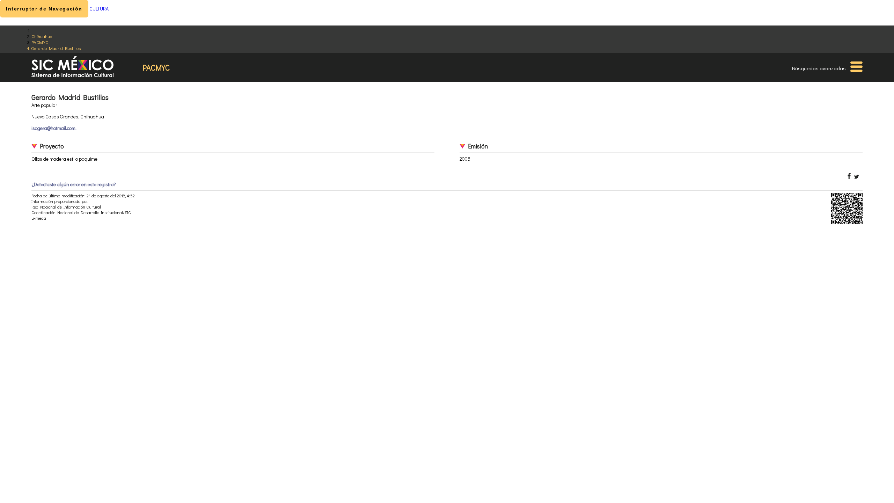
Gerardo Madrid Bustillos (56, 48)
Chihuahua (41, 36)
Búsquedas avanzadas (819, 68)
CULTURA (99, 8)
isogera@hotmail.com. (53, 128)
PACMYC (39, 42)
